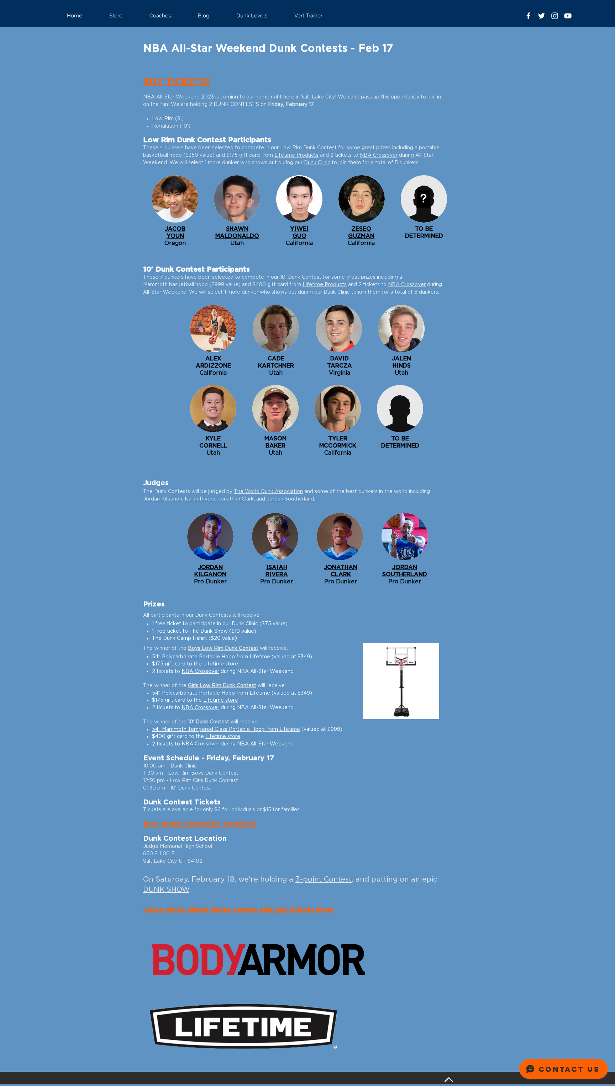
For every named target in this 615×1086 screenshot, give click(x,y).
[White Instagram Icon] (554, 15)
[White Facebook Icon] (528, 15)
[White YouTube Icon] (567, 15)
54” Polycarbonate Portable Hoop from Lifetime (211, 656)
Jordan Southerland (290, 499)
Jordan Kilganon (162, 499)
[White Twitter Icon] (541, 15)
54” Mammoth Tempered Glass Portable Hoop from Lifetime (226, 729)
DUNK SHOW (166, 889)
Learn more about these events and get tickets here (237, 910)
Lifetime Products (296, 155)
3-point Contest (323, 879)
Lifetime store (220, 664)
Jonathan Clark (236, 499)
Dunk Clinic (317, 162)
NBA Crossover (379, 155)
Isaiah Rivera (200, 499)
